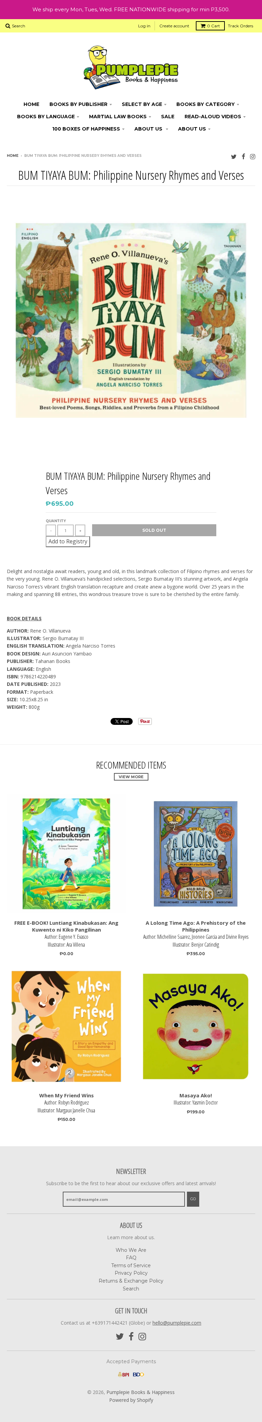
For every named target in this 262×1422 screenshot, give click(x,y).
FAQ (131, 1258)
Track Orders (240, 25)
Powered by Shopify (131, 1400)
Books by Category (205, 104)
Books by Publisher (78, 104)
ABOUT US (149, 129)
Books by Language (46, 116)
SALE (167, 116)
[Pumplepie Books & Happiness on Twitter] (234, 156)
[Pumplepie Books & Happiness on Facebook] (243, 156)
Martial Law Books (118, 116)
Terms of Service (131, 1265)
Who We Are (131, 1250)
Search (131, 1289)
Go (193, 1198)
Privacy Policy (131, 1273)
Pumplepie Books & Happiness (140, 1392)
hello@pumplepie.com (176, 1322)
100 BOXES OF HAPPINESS (86, 129)
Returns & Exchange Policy (131, 1281)
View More (131, 776)
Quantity (56, 521)
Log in (144, 25)
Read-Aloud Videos (213, 116)
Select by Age (142, 104)
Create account (174, 25)
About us (192, 129)
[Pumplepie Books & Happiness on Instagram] (252, 156)
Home (31, 104)
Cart (213, 25)
